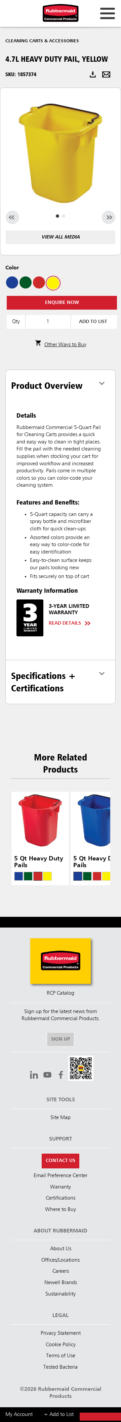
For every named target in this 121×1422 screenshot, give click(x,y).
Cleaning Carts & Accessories (42, 41)
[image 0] (57, 216)
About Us (60, 1249)
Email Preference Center (60, 1175)
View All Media (60, 237)
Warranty (60, 1187)
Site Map (60, 1117)
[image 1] (63, 216)
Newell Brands (60, 1282)
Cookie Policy (61, 1345)
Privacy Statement (61, 1333)
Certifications (60, 1198)
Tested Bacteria (60, 1367)
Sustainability (60, 1294)
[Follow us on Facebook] (61, 1076)
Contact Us (60, 1160)
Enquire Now (62, 302)
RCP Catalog (60, 993)
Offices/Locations (60, 1260)
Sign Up (60, 1039)
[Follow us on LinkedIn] (34, 1076)
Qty (16, 321)
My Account (19, 1414)
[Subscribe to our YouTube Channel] (47, 1076)
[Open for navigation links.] (107, 13)
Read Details (65, 623)
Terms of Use (60, 1356)
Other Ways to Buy (65, 345)
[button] (80, 1069)
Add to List (93, 321)
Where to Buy (60, 1209)
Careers (60, 1271)
